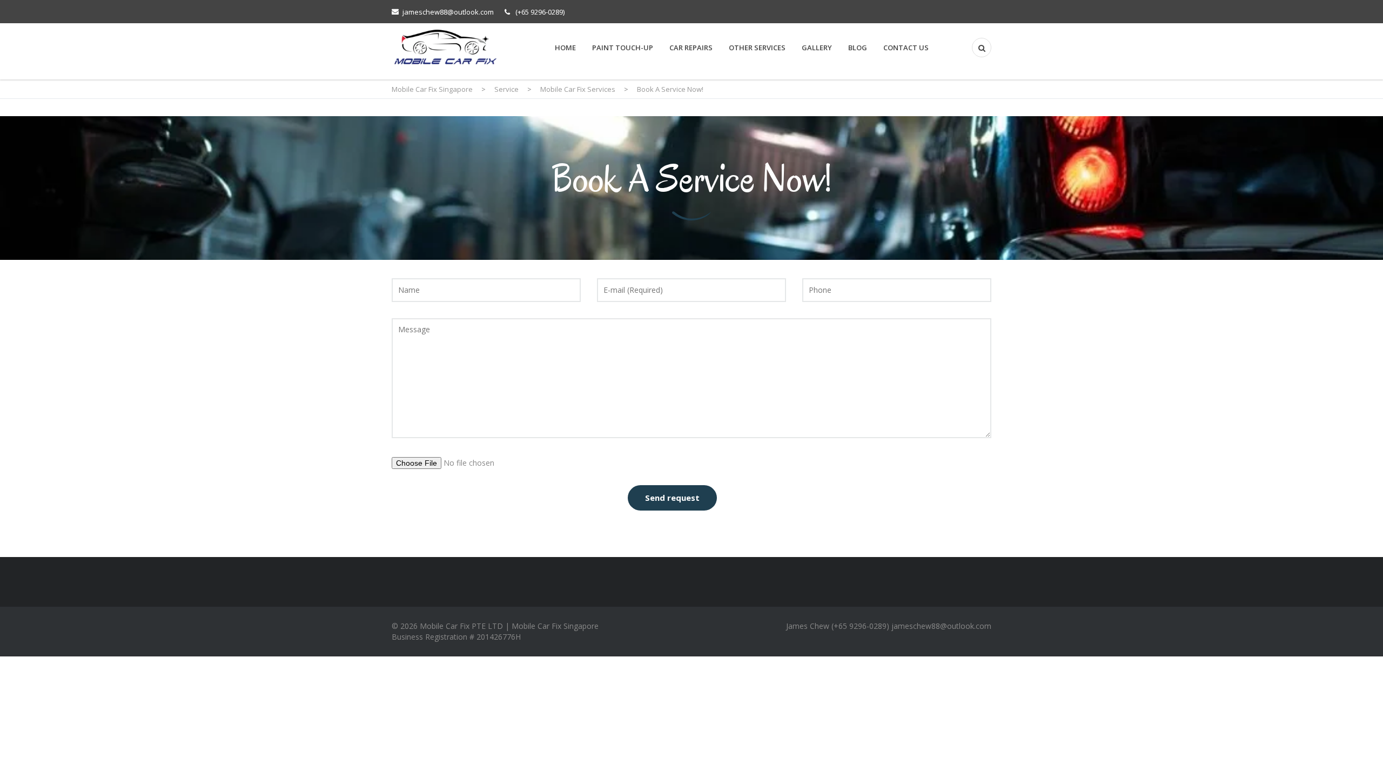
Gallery (817, 47)
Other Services (757, 47)
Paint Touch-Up (622, 47)
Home (565, 47)
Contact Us (906, 47)
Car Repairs (691, 47)
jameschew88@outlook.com (448, 12)
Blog (857, 47)
